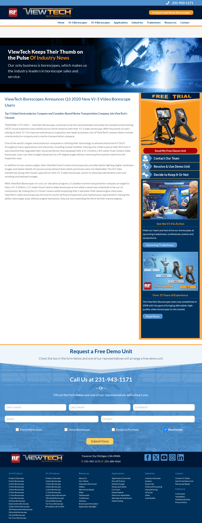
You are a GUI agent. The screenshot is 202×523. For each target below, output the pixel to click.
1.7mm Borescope (16, 495)
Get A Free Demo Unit (184, 481)
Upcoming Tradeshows (160, 245)
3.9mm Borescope (16, 487)
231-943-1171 (182, 3)
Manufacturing (151, 489)
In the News (180, 494)
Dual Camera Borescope (19, 504)
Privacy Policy (181, 502)
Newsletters (180, 496)
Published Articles (182, 499)
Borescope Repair (182, 484)
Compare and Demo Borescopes (171, 12)
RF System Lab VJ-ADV (55, 506)
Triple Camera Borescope (19, 506)
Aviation (148, 481)
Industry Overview (152, 478)
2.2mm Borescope (16, 492)
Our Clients (83, 481)
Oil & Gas (149, 492)
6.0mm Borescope (16, 484)
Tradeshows (84, 498)
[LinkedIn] (180, 457)
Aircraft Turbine (118, 481)
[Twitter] (156, 457)
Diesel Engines (118, 492)
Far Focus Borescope (17, 518)
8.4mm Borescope (16, 481)
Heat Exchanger (118, 484)
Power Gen (149, 484)
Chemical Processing (153, 487)
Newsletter (175, 429)
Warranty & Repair (86, 489)
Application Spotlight (87, 506)
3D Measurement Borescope (20, 509)
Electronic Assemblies (121, 495)
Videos (82, 487)
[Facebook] (147, 457)
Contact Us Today (182, 478)
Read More (152, 316)
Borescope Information (88, 504)
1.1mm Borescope (16, 498)
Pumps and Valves (119, 487)
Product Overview (16, 478)
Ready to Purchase (127, 429)
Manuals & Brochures (88, 484)
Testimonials (84, 495)
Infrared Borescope (17, 515)
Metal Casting (117, 501)
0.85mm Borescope (17, 501)
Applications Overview (121, 478)
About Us (83, 478)
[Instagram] (172, 457)
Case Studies (150, 498)
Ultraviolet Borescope (18, 512)
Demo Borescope (79, 429)
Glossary (82, 501)
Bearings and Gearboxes (122, 498)
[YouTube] (164, 457)
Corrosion (116, 489)
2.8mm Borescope (16, 489)
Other (147, 495)
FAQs (81, 492)
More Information (31, 429)
